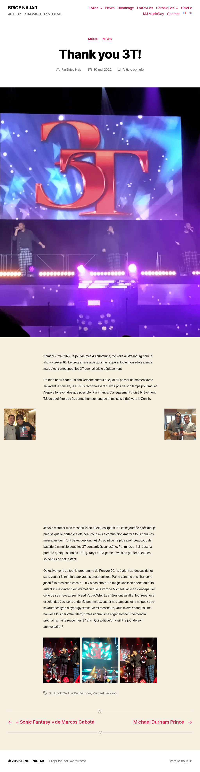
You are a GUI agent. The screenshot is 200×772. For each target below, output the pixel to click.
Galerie (186, 8)
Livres (93, 8)
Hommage (126, 8)
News (109, 8)
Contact (173, 14)
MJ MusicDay (153, 14)
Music (93, 39)
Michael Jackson (104, 693)
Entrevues (145, 8)
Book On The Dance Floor (72, 693)
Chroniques (165, 8)
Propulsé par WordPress (67, 761)
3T (51, 693)
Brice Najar (74, 69)
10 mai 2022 (103, 69)
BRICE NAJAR (22, 7)
